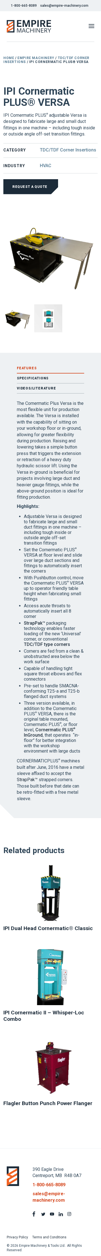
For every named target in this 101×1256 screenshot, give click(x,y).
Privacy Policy (17, 1237)
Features (26, 368)
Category (14, 150)
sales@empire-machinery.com (64, 6)
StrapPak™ (34, 623)
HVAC (45, 165)
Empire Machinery (35, 58)
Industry (14, 166)
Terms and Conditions (49, 1237)
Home (8, 58)
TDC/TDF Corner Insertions (68, 150)
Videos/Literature (36, 388)
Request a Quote (29, 187)
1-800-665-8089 (24, 6)
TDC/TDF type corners (47, 644)
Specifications (33, 378)
